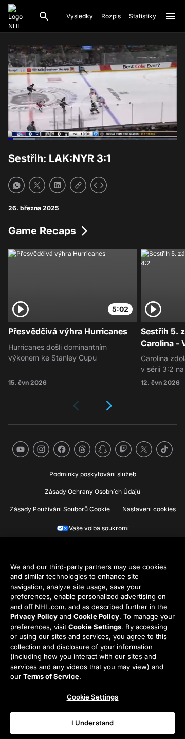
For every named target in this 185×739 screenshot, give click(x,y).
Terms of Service (51, 676)
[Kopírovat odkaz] (78, 185)
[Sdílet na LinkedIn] (57, 185)
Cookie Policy (96, 616)
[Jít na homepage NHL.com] (19, 16)
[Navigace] (170, 16)
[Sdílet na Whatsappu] (16, 185)
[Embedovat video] (98, 185)
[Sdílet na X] (37, 185)
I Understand (92, 722)
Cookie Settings (94, 627)
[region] (92, 638)
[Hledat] (44, 16)
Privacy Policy (34, 616)
